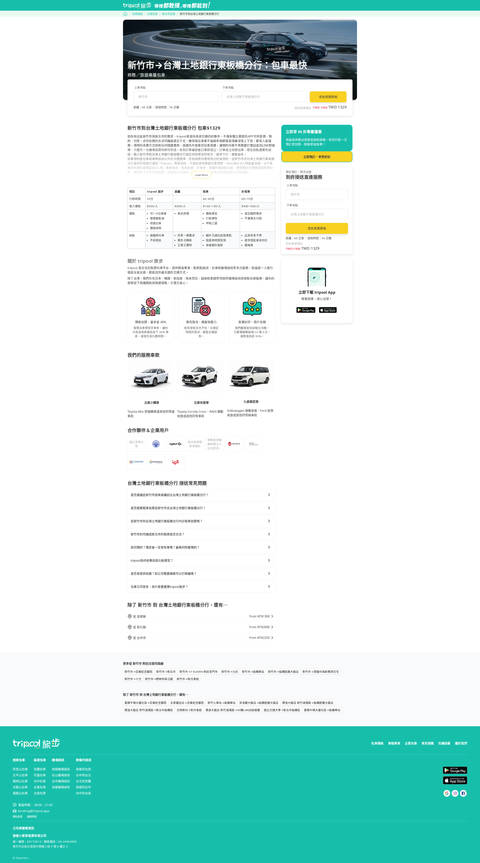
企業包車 (411, 743)
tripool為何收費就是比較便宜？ (152, 560)
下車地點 (228, 87)
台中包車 (40, 781)
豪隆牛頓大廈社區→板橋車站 (322, 710)
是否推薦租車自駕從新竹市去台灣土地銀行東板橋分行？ (168, 508)
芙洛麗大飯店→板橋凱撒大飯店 (258, 703)
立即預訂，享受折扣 (316, 157)
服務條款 (32, 816)
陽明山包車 (20, 781)
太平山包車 (20, 775)
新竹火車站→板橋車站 (222, 703)
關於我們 (461, 743)
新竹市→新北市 (166, 671)
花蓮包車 (40, 775)
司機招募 (444, 743)
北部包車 (152, 14)
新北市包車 (168, 14)
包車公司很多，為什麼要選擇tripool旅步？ (159, 587)
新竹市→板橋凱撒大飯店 (283, 671)
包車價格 (377, 743)
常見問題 (428, 743)
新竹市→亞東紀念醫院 (138, 671)
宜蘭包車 (40, 769)
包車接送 (137, 14)
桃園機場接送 (61, 769)
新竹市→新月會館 (188, 679)
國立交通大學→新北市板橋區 (282, 710)
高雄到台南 (83, 769)
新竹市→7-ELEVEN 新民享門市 (198, 671)
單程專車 (394, 743)
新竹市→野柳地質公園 (159, 679)
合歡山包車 (20, 787)
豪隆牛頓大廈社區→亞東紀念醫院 (145, 703)
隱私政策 (17, 816)
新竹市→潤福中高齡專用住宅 (320, 671)
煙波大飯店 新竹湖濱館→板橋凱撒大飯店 (307, 703)
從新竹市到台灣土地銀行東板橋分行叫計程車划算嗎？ (167, 521)
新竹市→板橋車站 (253, 671)
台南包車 (40, 793)
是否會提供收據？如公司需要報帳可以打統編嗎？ (164, 574)
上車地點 (140, 87)
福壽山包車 (20, 793)
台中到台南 (83, 793)
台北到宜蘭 (83, 781)
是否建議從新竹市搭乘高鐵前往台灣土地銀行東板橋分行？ (170, 495)
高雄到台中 (83, 787)
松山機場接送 (61, 775)
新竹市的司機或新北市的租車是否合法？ (158, 534)
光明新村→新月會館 (189, 710)
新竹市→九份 (229, 671)
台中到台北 (83, 775)
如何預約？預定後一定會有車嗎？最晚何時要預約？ (165, 547)
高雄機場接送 (61, 787)
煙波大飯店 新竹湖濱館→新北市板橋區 (148, 710)
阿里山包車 (20, 769)
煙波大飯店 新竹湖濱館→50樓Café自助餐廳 (233, 710)
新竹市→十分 (132, 679)
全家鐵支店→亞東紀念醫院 (187, 703)
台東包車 (40, 787)
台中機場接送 (61, 781)
